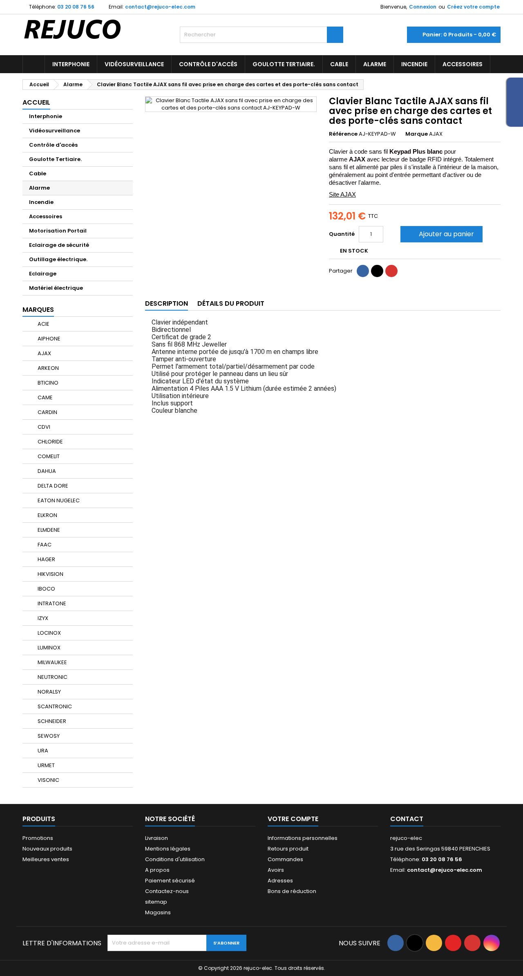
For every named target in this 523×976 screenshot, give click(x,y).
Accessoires (463, 64)
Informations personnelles (302, 838)
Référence (343, 134)
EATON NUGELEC (58, 500)
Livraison (156, 838)
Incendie (414, 64)
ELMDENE (48, 530)
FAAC (43, 544)
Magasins (158, 912)
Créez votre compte (473, 6)
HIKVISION (49, 574)
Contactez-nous (167, 891)
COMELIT (48, 456)
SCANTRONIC (54, 706)
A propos (157, 870)
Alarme (374, 64)
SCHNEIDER (51, 721)
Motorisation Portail (58, 231)
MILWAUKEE (51, 662)
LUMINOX (48, 647)
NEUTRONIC (51, 677)
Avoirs (276, 870)
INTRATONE (51, 603)
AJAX (43, 353)
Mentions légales (167, 849)
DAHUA (46, 471)
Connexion (422, 6)
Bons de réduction (292, 891)
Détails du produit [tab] (230, 303)
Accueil (36, 102)
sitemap (156, 902)
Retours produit (288, 849)
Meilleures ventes (45, 859)
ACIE (42, 324)
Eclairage (42, 274)
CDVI (43, 427)
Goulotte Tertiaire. (284, 64)
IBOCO (45, 589)
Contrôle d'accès (208, 64)
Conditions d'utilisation (175, 859)
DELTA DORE (52, 486)
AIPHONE (48, 338)
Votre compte (293, 819)
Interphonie (70, 64)
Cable (339, 64)
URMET (45, 765)
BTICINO (47, 383)
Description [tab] (166, 303)
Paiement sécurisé (170, 880)
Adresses (280, 880)
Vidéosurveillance (134, 64)
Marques (38, 309)
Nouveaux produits (47, 849)
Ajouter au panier (440, 234)
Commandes (285, 859)
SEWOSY (48, 736)
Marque (416, 134)
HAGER (45, 559)
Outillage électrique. (58, 259)
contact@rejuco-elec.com (160, 6)
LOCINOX (48, 633)
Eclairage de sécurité (59, 245)
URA (42, 750)
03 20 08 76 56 (75, 6)
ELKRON (46, 515)
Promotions (37, 838)
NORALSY (48, 692)
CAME (44, 397)
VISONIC (47, 780)
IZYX (42, 618)
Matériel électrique (56, 288)
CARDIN (46, 412)
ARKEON (47, 368)
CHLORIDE (49, 441)
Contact (406, 819)
